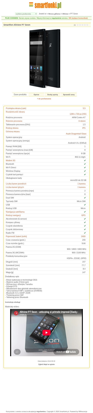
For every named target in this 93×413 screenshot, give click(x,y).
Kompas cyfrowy (13, 222)
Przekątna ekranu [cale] (16, 108)
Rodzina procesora (14, 117)
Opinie (36, 95)
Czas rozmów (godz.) (15, 243)
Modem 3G (10, 160)
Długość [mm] (12, 262)
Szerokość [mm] (12, 265)
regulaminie (56, 18)
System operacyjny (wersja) (18, 141)
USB (8, 205)
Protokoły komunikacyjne (16, 256)
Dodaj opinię (52, 95)
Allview (65, 14)
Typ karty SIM (11, 201)
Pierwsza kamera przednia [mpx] (20, 191)
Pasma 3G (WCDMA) (15, 253)
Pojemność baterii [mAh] (16, 236)
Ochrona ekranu (13, 132)
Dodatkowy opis (12, 276)
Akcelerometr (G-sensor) (16, 219)
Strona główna (54, 14)
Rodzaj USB (11, 208)
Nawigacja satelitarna (15, 212)
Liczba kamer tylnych (15, 187)
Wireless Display (13, 171)
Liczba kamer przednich (16, 184)
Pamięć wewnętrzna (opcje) (18, 153)
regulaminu (41, 411)
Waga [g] (9, 272)
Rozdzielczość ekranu (15, 112)
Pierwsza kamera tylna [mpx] (18, 194)
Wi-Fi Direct (11, 167)
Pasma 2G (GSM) (13, 247)
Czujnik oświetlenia (14, 226)
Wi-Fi (8, 157)
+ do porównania (44, 99)
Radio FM (10, 233)
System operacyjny (14, 137)
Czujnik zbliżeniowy (14, 229)
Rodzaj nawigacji (13, 215)
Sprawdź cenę (69, 95)
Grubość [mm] (12, 269)
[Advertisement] (46, 390)
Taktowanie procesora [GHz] (18, 125)
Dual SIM (10, 198)
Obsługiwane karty (14, 178)
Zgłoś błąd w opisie (46, 364)
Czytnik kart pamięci (14, 175)
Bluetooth (10, 164)
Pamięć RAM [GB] (13, 146)
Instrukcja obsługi (12, 302)
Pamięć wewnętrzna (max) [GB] (19, 150)
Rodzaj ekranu (12, 128)
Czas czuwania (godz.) (15, 240)
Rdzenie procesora (14, 121)
